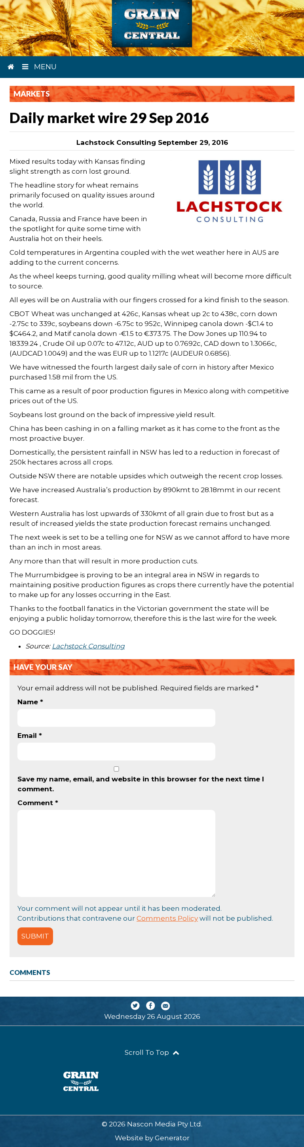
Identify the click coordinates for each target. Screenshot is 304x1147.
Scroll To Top (148, 1052)
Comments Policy (167, 918)
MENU (44, 67)
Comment (37, 803)
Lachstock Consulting (88, 646)
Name (30, 702)
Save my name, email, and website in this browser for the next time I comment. (140, 784)
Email (29, 735)
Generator (172, 1138)
